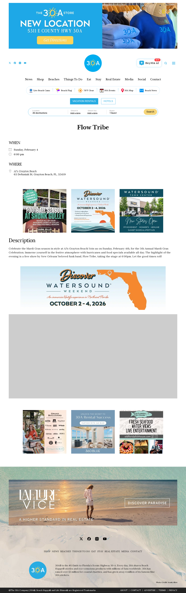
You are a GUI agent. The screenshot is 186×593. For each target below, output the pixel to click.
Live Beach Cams (41, 90)
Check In (74, 111)
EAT (93, 551)
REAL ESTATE (112, 551)
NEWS (55, 551)
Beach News (151, 90)
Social (142, 79)
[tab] (84, 101)
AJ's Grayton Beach (25, 171)
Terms (162, 590)
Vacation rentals (84, 101)
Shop (40, 79)
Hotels (108, 101)
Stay (98, 79)
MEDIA (125, 551)
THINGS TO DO (81, 551)
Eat (89, 79)
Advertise (149, 590)
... (79, 113)
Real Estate (113, 79)
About (124, 590)
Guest (112, 111)
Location (36, 111)
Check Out (92, 111)
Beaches (53, 79)
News (28, 79)
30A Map (129, 90)
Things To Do (73, 79)
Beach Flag (66, 90)
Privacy (173, 590)
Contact (155, 79)
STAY (100, 551)
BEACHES (65, 551)
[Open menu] (173, 63)
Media (129, 79)
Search (150, 111)
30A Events (109, 90)
